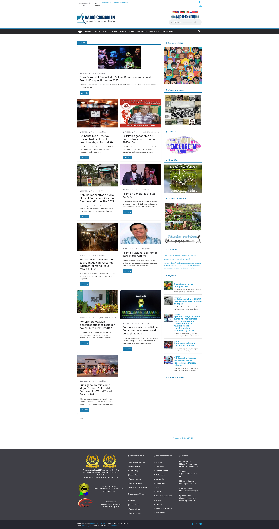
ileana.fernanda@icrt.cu (189, 466)
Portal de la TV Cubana (164, 508)
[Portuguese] (188, 12)
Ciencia (131, 31)
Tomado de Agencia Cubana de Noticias (146, 132)
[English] (176, 12)
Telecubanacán (161, 513)
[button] (99, 31)
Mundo (105, 31)
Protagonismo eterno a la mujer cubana (178, 259)
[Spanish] (174, 12)
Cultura (114, 31)
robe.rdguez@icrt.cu (188, 500)
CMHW (132, 501)
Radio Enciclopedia (136, 483)
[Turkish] (193, 12)
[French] (179, 12)
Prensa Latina (160, 483)
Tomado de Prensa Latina (142, 323)
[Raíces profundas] (183, 95)
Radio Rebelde (135, 467)
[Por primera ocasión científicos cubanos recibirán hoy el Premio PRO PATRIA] (97, 301)
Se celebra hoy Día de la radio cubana (115, 3)
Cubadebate (160, 467)
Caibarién (87, 31)
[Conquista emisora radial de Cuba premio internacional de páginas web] (140, 304)
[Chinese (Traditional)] (196, 12)
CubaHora (159, 504)
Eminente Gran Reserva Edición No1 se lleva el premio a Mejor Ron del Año (97, 139)
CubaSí (158, 492)
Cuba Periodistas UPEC (164, 496)
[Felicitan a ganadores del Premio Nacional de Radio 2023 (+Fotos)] (140, 113)
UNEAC (158, 500)
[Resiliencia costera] (183, 166)
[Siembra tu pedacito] (183, 204)
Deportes (123, 31)
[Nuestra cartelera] (183, 235)
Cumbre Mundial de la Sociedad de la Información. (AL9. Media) (101, 472)
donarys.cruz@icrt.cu (188, 483)
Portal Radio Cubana (137, 462)
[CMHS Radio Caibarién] (80, 31)
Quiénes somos (168, 31)
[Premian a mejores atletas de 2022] (140, 174)
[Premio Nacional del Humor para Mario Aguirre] (140, 233)
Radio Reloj (134, 471)
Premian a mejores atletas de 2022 (139, 195)
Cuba (96, 31)
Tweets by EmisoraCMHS (183, 438)
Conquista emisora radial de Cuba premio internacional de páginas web (140, 330)
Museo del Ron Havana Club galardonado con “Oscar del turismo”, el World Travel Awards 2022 (97, 264)
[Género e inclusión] (183, 137)
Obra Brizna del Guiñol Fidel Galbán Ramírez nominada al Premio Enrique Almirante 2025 (115, 78)
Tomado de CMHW (97, 191)
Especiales (153, 31)
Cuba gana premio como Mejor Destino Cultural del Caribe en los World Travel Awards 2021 (96, 389)
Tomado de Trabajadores (142, 249)
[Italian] (185, 12)
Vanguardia (160, 479)
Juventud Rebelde (162, 471)
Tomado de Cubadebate (98, 73)
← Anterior (81, 418)
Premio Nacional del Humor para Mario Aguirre (140, 254)
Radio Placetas (135, 513)
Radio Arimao (135, 509)
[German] (182, 12)
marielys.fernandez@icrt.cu (190, 491)
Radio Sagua (134, 505)
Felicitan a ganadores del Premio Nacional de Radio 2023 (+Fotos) (139, 139)
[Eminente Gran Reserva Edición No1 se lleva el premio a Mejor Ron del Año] (97, 113)
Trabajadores (160, 475)
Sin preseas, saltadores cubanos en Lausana (180, 255)
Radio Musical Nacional (138, 487)
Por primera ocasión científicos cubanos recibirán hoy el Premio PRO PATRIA (97, 325)
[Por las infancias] (183, 48)
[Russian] (191, 12)
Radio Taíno (134, 475)
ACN (157, 487)
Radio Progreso (135, 479)
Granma (159, 462)
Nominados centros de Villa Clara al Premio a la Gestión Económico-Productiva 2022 (97, 198)
